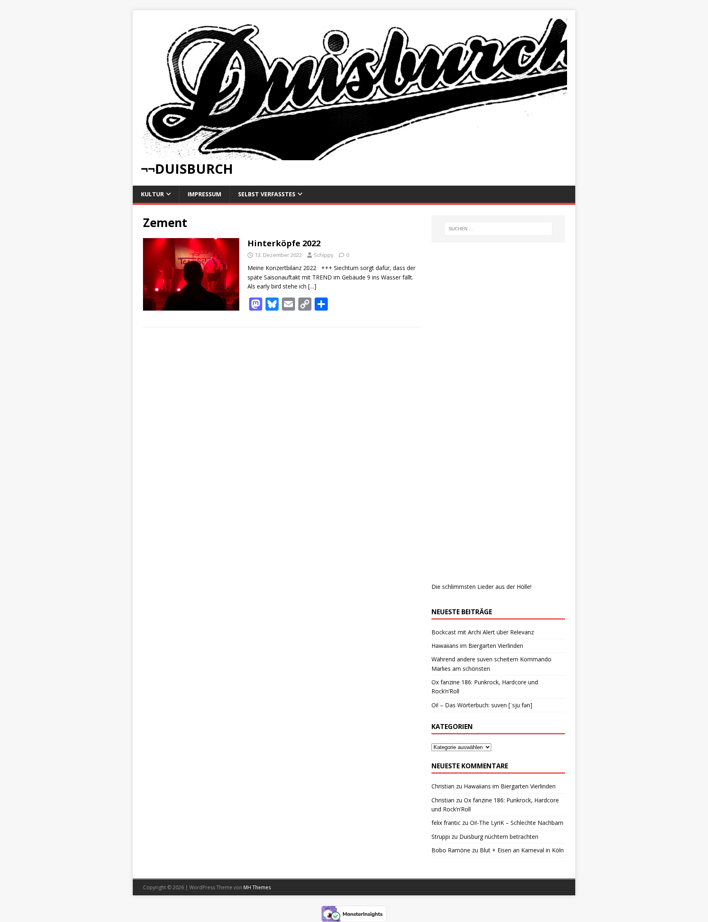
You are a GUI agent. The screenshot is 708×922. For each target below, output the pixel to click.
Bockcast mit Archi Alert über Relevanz (482, 632)
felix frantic (446, 823)
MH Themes (257, 887)
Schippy (324, 255)
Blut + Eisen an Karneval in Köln (522, 850)
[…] (312, 286)
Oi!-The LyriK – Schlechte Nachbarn (516, 823)
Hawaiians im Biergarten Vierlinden (477, 645)
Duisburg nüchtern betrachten (498, 836)
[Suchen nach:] (498, 229)
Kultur (152, 194)
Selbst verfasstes (266, 194)
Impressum (204, 194)
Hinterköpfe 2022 (283, 243)
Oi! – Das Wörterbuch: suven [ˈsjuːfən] (481, 705)
